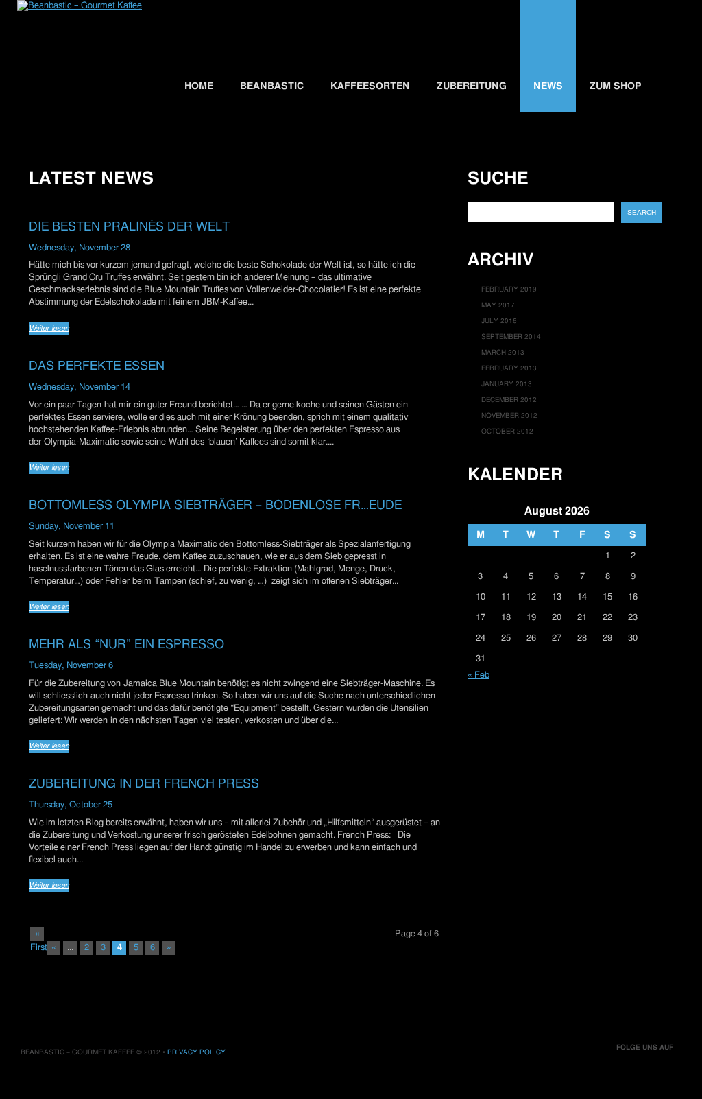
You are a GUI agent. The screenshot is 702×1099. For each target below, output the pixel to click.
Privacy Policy (196, 1052)
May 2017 (498, 305)
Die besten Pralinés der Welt (129, 226)
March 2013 (502, 352)
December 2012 (509, 400)
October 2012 (507, 431)
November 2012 (509, 415)
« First (37, 935)
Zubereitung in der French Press (144, 783)
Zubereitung (472, 86)
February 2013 (509, 368)
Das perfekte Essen (97, 366)
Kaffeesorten (370, 86)
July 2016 (499, 321)
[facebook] (653, 1071)
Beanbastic (272, 86)
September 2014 (511, 336)
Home (198, 86)
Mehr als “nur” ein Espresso (126, 644)
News (548, 86)
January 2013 (506, 384)
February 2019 (509, 289)
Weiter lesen (49, 328)
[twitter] (630, 1071)
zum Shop (615, 86)
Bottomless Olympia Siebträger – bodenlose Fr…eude (215, 505)
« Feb (478, 675)
